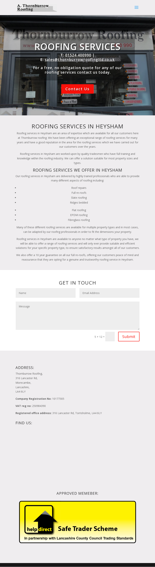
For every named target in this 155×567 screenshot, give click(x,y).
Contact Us (77, 88)
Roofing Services (77, 46)
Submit (128, 336)
